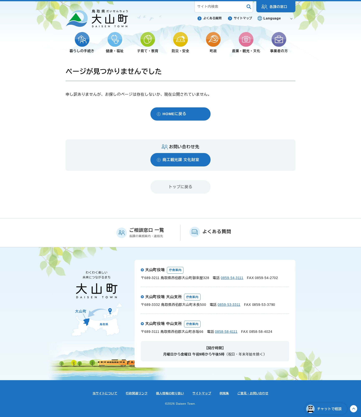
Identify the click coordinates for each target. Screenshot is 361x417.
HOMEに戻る (174, 114)
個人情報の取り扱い (170, 393)
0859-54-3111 (232, 278)
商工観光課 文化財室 (181, 160)
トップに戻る (180, 187)
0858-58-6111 (226, 331)
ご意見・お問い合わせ (252, 393)
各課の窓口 (278, 7)
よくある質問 (212, 18)
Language (272, 18)
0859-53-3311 (229, 304)
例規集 (224, 393)
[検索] (249, 6)
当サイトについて (105, 393)
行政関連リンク (136, 393)
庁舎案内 (175, 270)
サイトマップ (243, 18)
